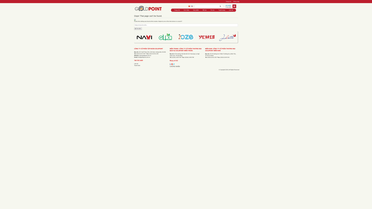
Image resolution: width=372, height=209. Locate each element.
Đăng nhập (236, 1)
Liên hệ (231, 10)
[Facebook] (170, 64)
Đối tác (205, 10)
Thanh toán (137, 65)
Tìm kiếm (138, 28)
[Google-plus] (172, 64)
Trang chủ (228, 1)
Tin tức (213, 10)
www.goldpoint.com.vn (145, 55)
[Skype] (174, 64)
